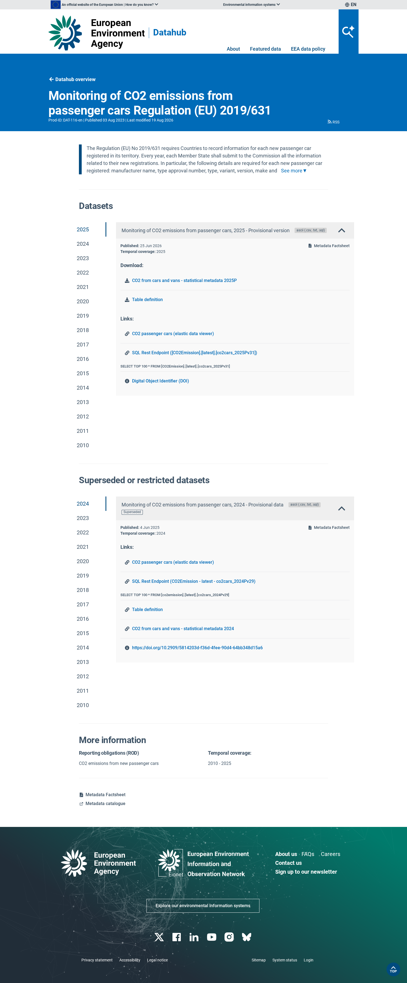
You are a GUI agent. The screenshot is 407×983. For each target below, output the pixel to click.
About (233, 49)
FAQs (308, 854)
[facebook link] (177, 937)
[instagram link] (230, 937)
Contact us (288, 863)
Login (308, 960)
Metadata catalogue (105, 803)
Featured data (265, 49)
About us (286, 854)
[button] (333, 122)
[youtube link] (212, 937)
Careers (330, 854)
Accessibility (129, 960)
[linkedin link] (195, 937)
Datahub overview (75, 79)
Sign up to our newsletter (306, 871)
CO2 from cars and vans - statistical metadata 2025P (184, 280)
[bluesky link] (247, 937)
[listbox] (104, 4)
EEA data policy (308, 49)
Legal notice (157, 960)
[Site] (96, 33)
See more (291, 170)
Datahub (169, 33)
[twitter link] (160, 937)
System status (284, 960)
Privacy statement (97, 960)
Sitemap (259, 960)
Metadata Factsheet (332, 246)
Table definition (147, 299)
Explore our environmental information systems (203, 905)
